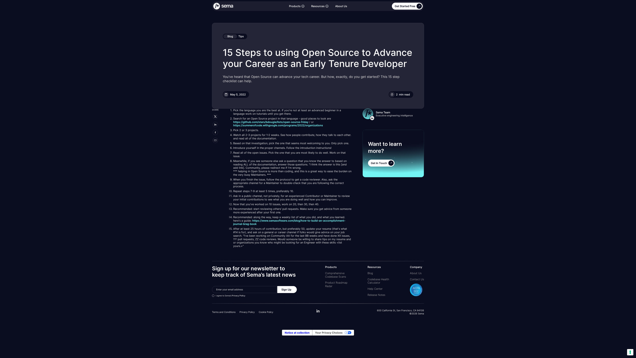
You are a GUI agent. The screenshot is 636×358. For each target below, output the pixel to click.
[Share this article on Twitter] (215, 116)
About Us (341, 6)
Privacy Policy (238, 295)
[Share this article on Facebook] (215, 132)
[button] (297, 6)
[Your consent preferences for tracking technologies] (630, 352)
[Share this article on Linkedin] (215, 124)
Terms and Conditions (224, 312)
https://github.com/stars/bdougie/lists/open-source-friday (270, 122)
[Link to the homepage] (249, 6)
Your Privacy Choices (329, 332)
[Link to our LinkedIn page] (318, 312)
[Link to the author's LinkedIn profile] (372, 118)
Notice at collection (297, 332)
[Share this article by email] (215, 140)
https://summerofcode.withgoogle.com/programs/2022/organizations (278, 125)
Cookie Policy (266, 312)
